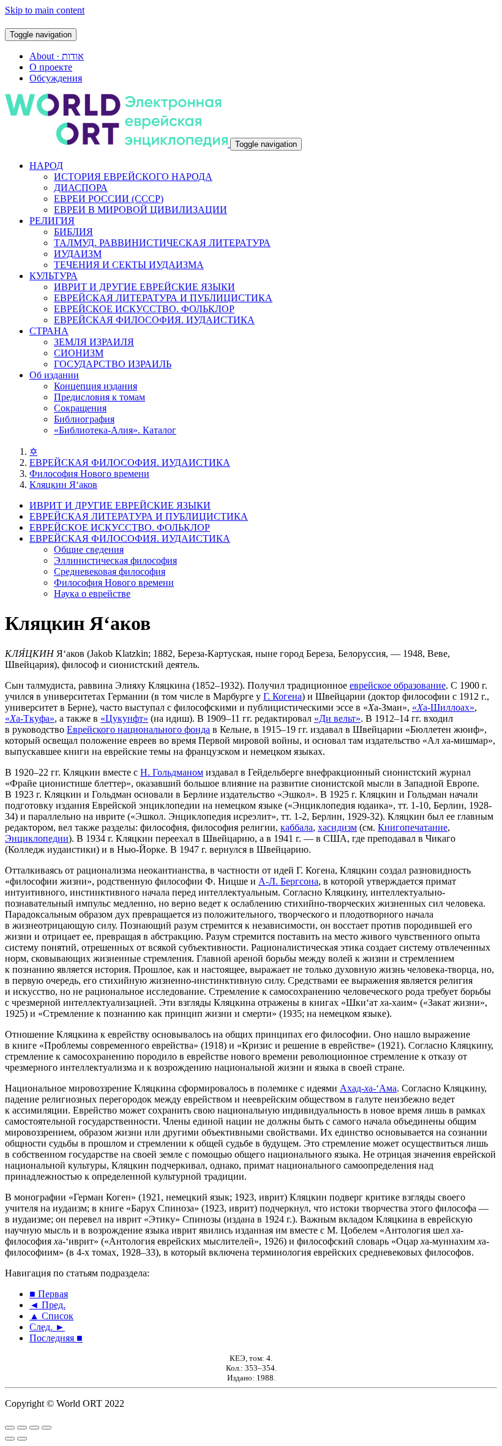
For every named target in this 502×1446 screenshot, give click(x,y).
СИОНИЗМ (78, 353)
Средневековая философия (109, 571)
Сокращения (80, 408)
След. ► (47, 1327)
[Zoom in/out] (46, 1427)
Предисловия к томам (99, 397)
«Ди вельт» (337, 718)
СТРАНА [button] (49, 331)
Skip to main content (44, 10)
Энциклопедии (37, 838)
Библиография (84, 419)
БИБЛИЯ (73, 232)
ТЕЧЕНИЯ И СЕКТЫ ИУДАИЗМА (129, 265)
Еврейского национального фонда (138, 729)
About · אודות (56, 56)
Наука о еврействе (92, 593)
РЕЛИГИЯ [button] (52, 220)
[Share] (22, 1427)
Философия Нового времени (89, 473)
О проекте (50, 67)
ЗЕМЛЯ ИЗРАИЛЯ (94, 342)
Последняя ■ (56, 1338)
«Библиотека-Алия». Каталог (115, 430)
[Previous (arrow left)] (10, 1438)
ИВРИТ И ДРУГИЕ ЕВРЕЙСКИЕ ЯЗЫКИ (144, 287)
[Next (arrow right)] (22, 1438)
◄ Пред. (47, 1305)
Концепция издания (95, 386)
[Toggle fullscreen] (34, 1427)
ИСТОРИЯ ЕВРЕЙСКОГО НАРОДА (133, 176)
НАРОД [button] (46, 165)
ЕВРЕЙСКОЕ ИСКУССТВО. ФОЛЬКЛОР (144, 309)
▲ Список (51, 1316)
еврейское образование (398, 685)
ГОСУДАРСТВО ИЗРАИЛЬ (112, 364)
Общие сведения (89, 549)
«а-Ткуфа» (29, 718)
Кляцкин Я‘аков (63, 484)
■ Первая (48, 1294)
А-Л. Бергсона (288, 881)
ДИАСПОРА (81, 187)
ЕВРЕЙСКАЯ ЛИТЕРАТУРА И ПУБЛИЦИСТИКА (163, 298)
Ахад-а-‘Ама (368, 1088)
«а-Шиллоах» (443, 707)
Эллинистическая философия (115, 560)
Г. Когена (282, 696)
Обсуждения (55, 78)
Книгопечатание (413, 827)
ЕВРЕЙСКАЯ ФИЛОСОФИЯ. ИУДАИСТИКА (154, 320)
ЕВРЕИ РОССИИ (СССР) (108, 198)
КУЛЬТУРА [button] (53, 276)
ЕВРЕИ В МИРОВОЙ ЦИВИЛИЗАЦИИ (140, 209)
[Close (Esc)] (10, 1427)
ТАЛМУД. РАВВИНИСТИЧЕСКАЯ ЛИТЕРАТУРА (162, 243)
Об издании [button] (54, 375)
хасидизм (337, 827)
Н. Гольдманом (171, 772)
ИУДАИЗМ (78, 254)
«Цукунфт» (124, 718)
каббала (296, 827)
